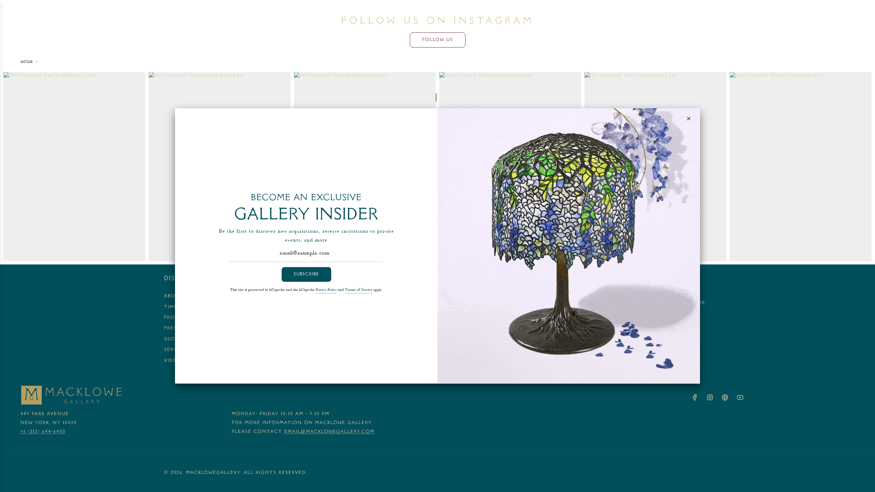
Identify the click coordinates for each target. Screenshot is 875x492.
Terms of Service (358, 290)
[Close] (689, 118)
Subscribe (306, 274)
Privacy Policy (326, 290)
